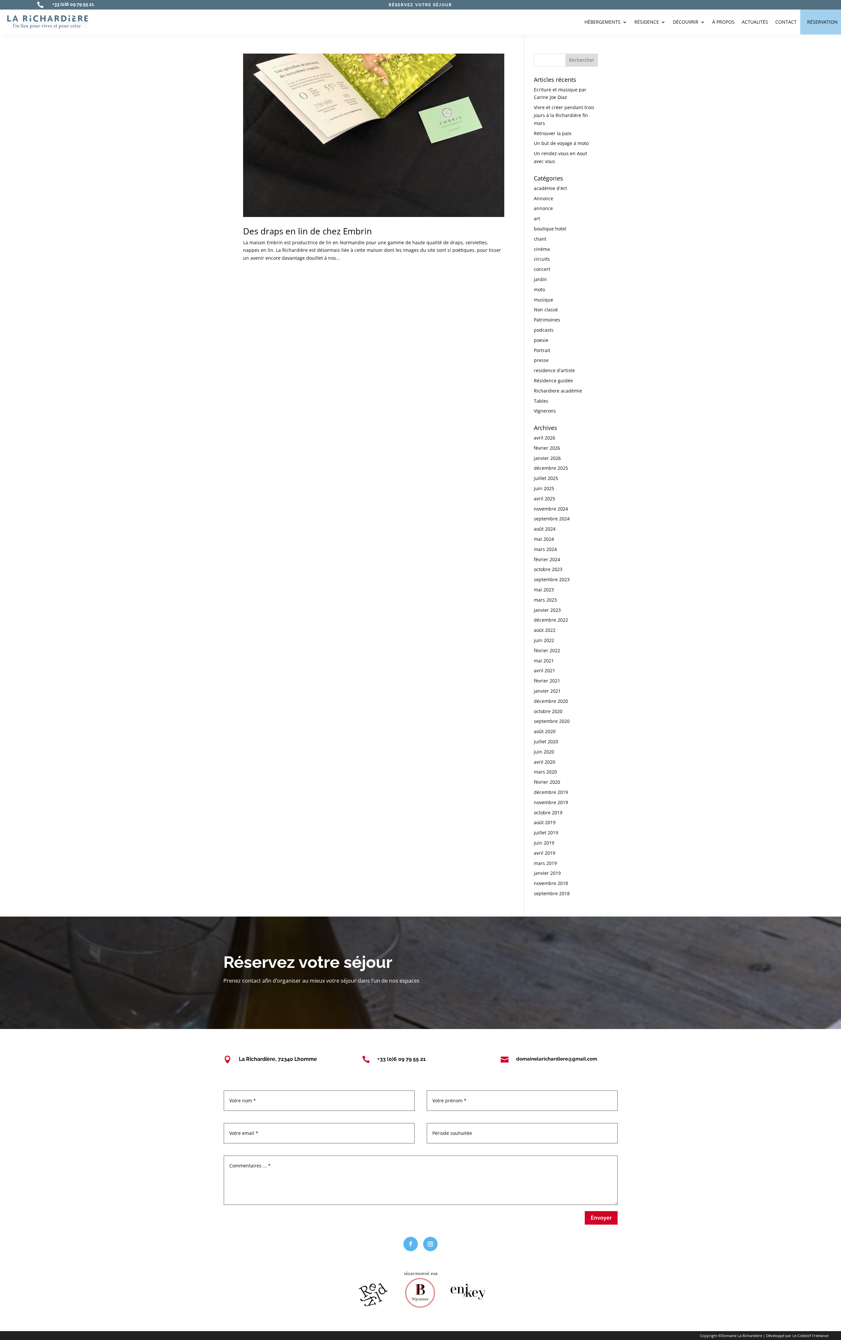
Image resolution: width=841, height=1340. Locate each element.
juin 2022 (544, 640)
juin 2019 (544, 843)
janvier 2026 (547, 458)
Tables (541, 401)
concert (542, 269)
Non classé (546, 309)
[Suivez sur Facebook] (410, 1244)
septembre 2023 (552, 579)
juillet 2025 (546, 478)
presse (541, 360)
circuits (542, 259)
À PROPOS (723, 22)
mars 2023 (545, 600)
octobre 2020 (548, 711)
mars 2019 (545, 863)
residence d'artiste (554, 370)
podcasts (544, 330)
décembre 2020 (551, 701)
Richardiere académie (558, 391)
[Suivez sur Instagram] (430, 1244)
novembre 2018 (551, 883)
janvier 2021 (547, 691)
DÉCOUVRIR (685, 22)
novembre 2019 (551, 802)
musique (543, 300)
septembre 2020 (552, 721)
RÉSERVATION (822, 22)
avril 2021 (544, 670)
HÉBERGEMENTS (602, 22)
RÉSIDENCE (646, 22)
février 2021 (547, 681)
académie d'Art (550, 188)
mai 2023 (544, 589)
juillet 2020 (546, 741)
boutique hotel (550, 229)
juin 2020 (544, 752)
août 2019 (545, 822)
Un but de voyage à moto (561, 143)
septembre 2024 (552, 518)
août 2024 (545, 529)
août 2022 (545, 630)
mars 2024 (545, 549)
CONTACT (786, 22)
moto (539, 289)
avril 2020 (544, 762)
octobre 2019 (548, 812)
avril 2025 (544, 498)
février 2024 (547, 559)
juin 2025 (544, 488)
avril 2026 (544, 438)
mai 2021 (544, 661)
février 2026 (547, 448)
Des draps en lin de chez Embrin (307, 231)
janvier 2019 (547, 873)
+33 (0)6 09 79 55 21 (73, 4)
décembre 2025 (551, 468)
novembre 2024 (551, 509)
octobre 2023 (548, 569)
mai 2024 (544, 539)
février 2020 (547, 782)
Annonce (543, 198)
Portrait (542, 350)
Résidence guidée (553, 380)
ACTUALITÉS (755, 22)
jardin (540, 279)
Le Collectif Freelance (810, 1335)
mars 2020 (545, 772)
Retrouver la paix (552, 133)
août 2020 (545, 731)
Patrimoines (547, 320)
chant (540, 239)
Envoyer (601, 1218)
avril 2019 (544, 853)
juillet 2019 (546, 832)
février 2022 (547, 650)
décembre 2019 (551, 792)
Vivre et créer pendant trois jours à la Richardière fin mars (564, 115)
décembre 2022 (551, 620)
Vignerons (545, 411)
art (537, 218)
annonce (543, 208)
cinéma (542, 249)
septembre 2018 (552, 893)
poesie (541, 340)
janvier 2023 (547, 610)
